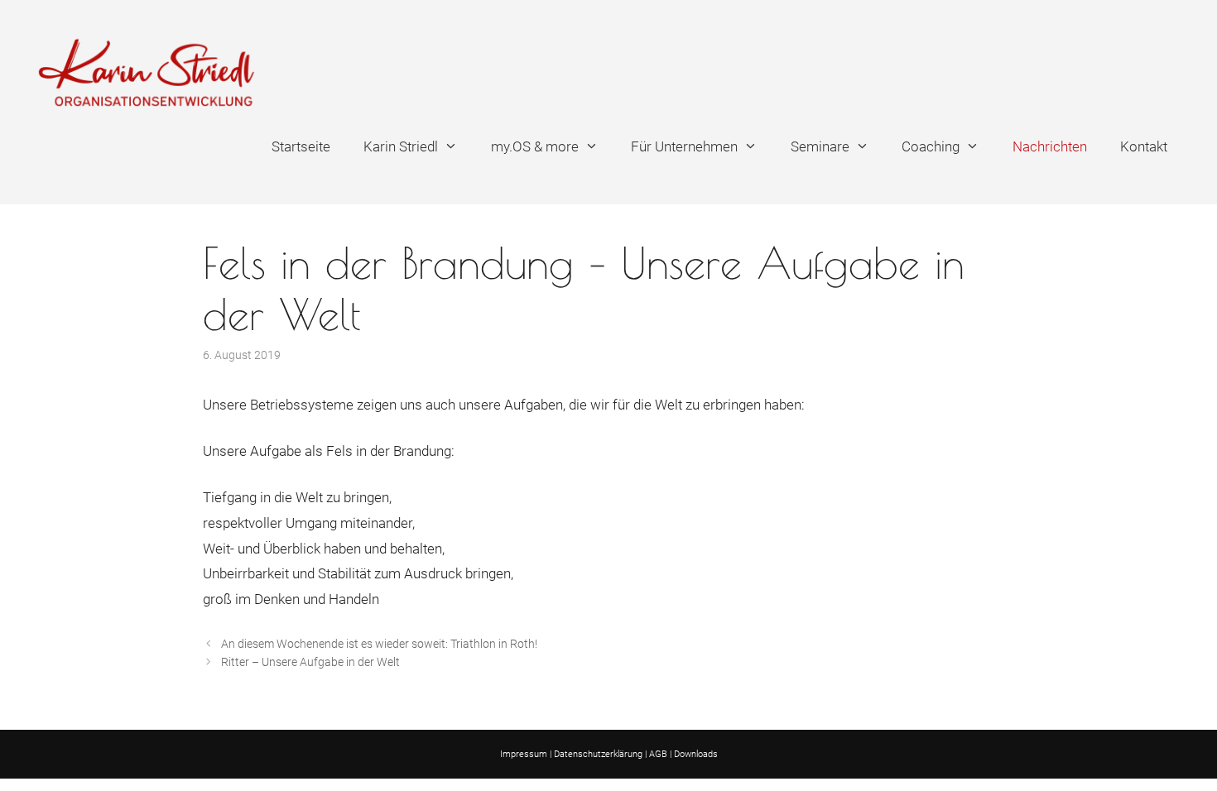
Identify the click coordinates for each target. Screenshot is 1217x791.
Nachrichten (1050, 146)
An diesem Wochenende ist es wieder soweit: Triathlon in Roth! (379, 644)
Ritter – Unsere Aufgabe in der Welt (310, 662)
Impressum (523, 754)
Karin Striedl (400, 146)
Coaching (931, 146)
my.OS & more (535, 146)
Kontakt (1143, 146)
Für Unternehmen (684, 146)
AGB (658, 754)
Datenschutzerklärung (598, 754)
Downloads (696, 754)
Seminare (820, 146)
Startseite (301, 146)
